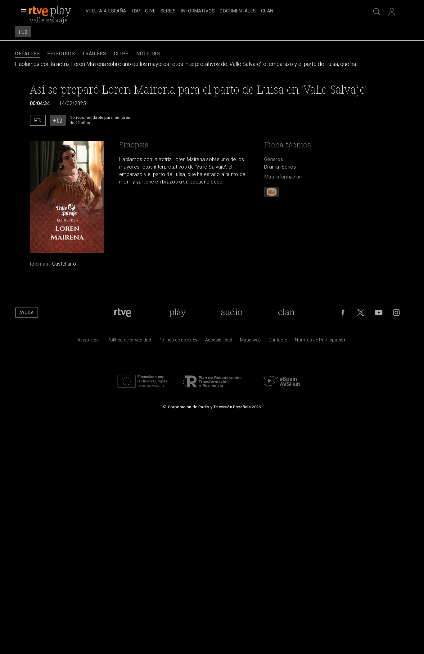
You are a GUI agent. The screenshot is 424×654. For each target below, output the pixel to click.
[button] (22, 12)
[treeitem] (106, 11)
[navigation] (218, 11)
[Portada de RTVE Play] (51, 11)
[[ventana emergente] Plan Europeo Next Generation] (142, 389)
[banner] (56, 11)
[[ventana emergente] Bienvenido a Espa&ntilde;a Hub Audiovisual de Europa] (281, 389)
